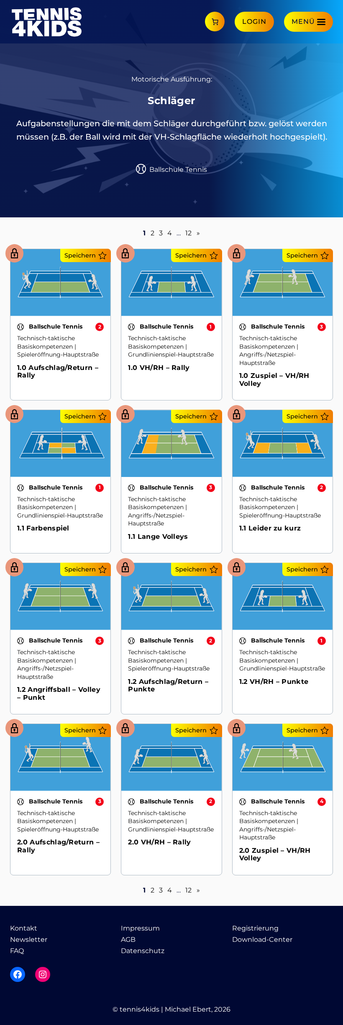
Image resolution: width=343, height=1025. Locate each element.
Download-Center (262, 939)
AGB (128, 939)
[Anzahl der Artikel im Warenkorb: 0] (215, 21)
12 (188, 233)
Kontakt (23, 928)
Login (254, 21)
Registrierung (255, 928)
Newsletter (28, 939)
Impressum (140, 928)
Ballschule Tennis (178, 169)
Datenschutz (142, 951)
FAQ (17, 951)
